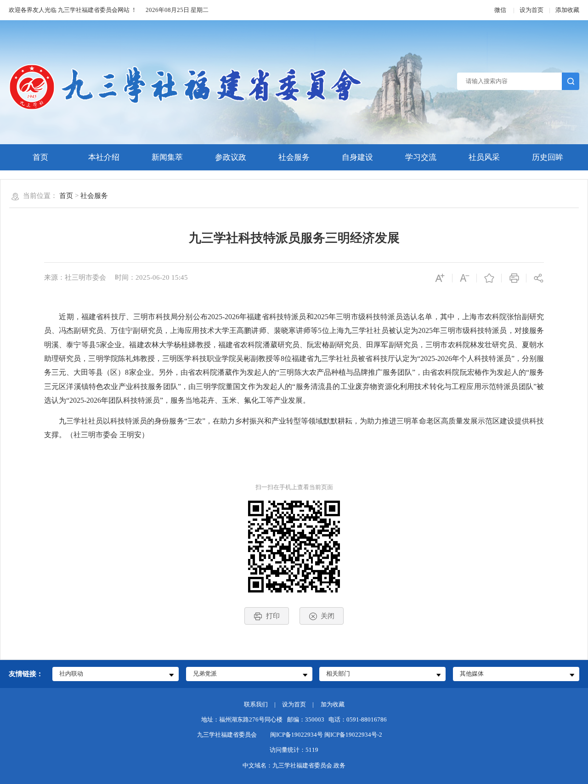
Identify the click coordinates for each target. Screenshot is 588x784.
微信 (501, 9)
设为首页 (531, 9)
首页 (40, 157)
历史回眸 (547, 157)
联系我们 (256, 704)
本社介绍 (103, 157)
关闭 (327, 616)
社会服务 (294, 157)
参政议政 (230, 157)
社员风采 (484, 157)
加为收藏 (333, 704)
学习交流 (420, 157)
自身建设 (357, 157)
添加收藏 (567, 9)
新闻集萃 (167, 157)
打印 (273, 616)
